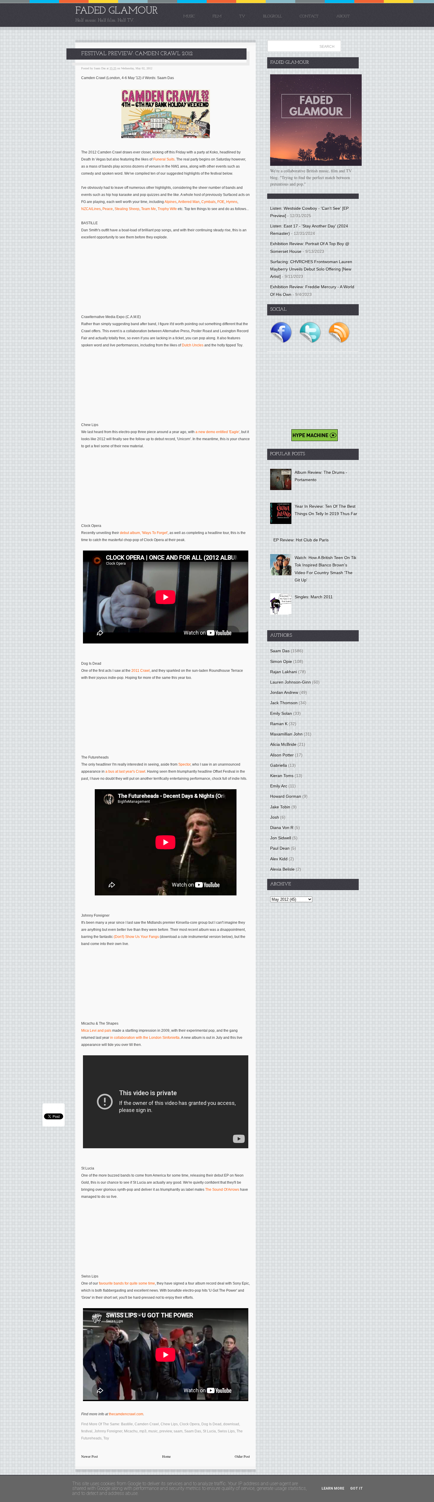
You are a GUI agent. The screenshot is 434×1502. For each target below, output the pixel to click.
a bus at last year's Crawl (125, 771)
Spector (184, 764)
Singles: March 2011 (314, 596)
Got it (356, 1488)
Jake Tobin (280, 807)
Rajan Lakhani (283, 671)
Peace (107, 209)
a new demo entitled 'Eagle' (217, 432)
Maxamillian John (286, 734)
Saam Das (192, 1431)
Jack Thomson (284, 702)
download (231, 1424)
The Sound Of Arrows (222, 1189)
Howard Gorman (285, 796)
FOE (220, 202)
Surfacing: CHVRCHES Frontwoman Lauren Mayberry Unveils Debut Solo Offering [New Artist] (311, 269)
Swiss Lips (226, 1431)
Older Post (242, 1456)
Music (189, 16)
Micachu (131, 1431)
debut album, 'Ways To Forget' (144, 533)
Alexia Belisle (282, 869)
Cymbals (208, 202)
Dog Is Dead (211, 1424)
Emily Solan (281, 713)
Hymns (231, 202)
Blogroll (272, 16)
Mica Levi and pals (96, 1030)
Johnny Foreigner (108, 1431)
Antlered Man (189, 202)
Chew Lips (169, 1424)
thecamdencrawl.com (126, 1414)
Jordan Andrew (284, 692)
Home (166, 1456)
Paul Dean (280, 848)
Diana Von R (281, 827)
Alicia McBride (283, 744)
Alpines (170, 202)
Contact (309, 16)
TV (242, 16)
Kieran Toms (281, 775)
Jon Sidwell (280, 838)
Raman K (279, 723)
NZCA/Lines (91, 209)
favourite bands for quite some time (127, 1283)
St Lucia (209, 1431)
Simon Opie (281, 661)
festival (86, 1431)
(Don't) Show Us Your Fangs (136, 937)
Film (217, 16)
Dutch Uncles (192, 345)
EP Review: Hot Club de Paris (301, 540)
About (343, 16)
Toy (106, 1438)
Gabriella (278, 765)
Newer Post (89, 1456)
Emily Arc (278, 786)
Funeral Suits (163, 159)
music (153, 1431)
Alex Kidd (279, 858)
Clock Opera (190, 1424)
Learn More (333, 1488)
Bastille (127, 1424)
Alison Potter (282, 755)
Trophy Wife (167, 209)
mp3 (142, 1431)
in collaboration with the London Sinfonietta (145, 1038)
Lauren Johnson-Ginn (290, 682)
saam (178, 1431)
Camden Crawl (147, 1424)
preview (165, 1431)
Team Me (148, 209)
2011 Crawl (140, 671)
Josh (274, 817)
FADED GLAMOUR (116, 11)
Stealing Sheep (127, 209)
